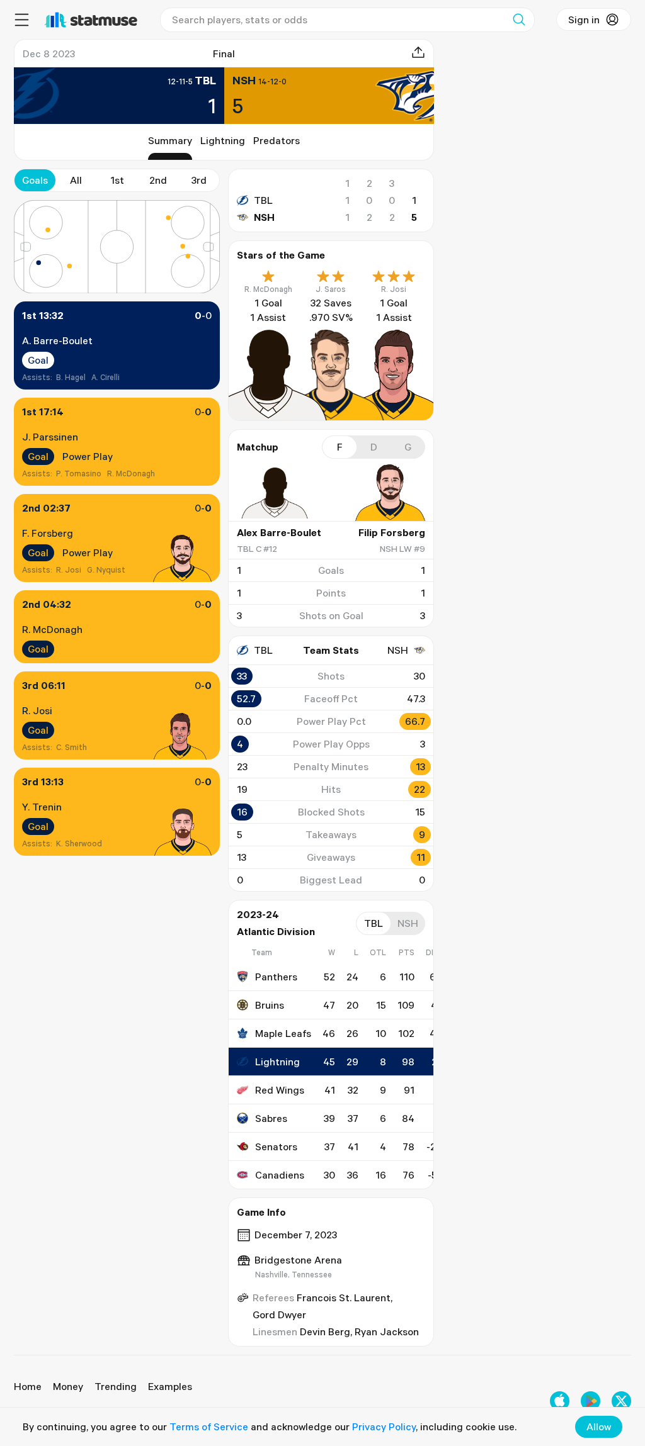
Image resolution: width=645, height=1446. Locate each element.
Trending (115, 1386)
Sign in (584, 19)
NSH (264, 217)
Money (68, 1386)
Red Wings (279, 1090)
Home (28, 1386)
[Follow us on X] (621, 1401)
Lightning (222, 140)
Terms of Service (208, 1426)
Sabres (271, 1118)
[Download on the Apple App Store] (559, 1401)
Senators (276, 1146)
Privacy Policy (384, 1426)
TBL (263, 200)
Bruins (269, 1005)
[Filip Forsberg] (387, 492)
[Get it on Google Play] (590, 1401)
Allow (598, 1426)
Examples (170, 1386)
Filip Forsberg (391, 532)
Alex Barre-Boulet (279, 532)
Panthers (276, 977)
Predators (276, 140)
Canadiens (279, 1175)
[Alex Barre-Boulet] (274, 492)
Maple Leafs (283, 1033)
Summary (170, 140)
